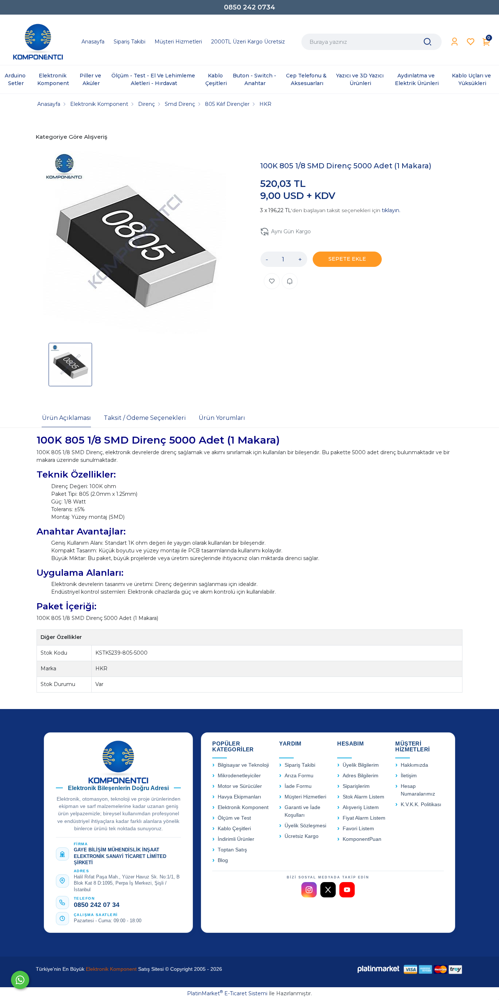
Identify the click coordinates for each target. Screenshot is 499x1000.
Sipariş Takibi (300, 765)
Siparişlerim (356, 786)
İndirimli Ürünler (236, 839)
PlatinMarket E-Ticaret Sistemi (227, 993)
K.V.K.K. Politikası (421, 804)
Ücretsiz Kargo (302, 836)
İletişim (409, 775)
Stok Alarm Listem (363, 797)
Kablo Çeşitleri (234, 828)
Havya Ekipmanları (239, 797)
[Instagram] (309, 889)
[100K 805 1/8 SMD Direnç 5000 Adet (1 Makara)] (134, 243)
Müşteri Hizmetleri (305, 797)
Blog (223, 860)
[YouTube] (347, 889)
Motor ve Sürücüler (240, 786)
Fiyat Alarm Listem (364, 818)
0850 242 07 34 (96, 904)
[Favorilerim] (470, 41)
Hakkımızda (414, 765)
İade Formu (298, 786)
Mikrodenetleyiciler (239, 775)
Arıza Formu (299, 775)
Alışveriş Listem (361, 807)
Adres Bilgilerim (360, 775)
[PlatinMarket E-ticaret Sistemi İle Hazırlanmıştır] (378, 969)
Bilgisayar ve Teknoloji (243, 765)
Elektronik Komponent (243, 807)
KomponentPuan (362, 839)
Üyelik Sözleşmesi (305, 825)
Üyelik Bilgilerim (361, 765)
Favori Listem (358, 828)
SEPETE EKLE (347, 259)
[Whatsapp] (20, 980)
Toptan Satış (232, 850)
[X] (328, 889)
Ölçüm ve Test (234, 818)
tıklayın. (391, 210)
